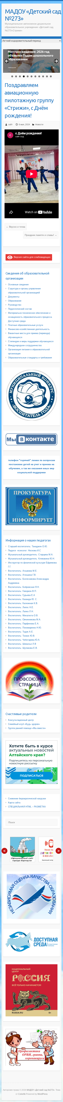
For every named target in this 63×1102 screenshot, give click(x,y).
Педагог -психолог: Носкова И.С (24, 550)
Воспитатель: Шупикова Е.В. (23, 648)
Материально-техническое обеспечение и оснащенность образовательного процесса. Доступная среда (30, 317)
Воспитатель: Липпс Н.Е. (21, 607)
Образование (14, 300)
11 (51, 76)
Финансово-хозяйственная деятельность (29, 329)
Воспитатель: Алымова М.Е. (22, 571)
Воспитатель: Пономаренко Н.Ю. (25, 627)
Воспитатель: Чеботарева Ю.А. (24, 640)
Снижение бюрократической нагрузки (27, 798)
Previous (7, 61)
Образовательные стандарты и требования (30, 357)
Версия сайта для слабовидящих (31, 257)
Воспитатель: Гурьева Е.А (21, 595)
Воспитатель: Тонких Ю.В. (21, 636)
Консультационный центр (21, 720)
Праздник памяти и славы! (41, 235)
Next (56, 61)
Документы (13, 296)
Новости (39, 124)
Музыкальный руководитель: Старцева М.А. (30, 554)
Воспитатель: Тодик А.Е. (20, 631)
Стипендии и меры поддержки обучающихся (30, 341)
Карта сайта (14, 802)
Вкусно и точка (15, 226)
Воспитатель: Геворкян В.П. (22, 591)
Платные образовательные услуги (25, 325)
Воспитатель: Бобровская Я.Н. (23, 587)
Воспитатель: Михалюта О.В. (23, 615)
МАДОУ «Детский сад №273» (33, 15)
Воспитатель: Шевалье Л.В (22, 644)
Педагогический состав (20, 309)
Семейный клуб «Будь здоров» (24, 724)
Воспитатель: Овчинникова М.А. (24, 619)
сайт (10, 124)
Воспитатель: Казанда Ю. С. (22, 599)
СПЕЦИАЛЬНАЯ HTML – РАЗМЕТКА (27, 806)
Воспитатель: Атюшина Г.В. (22, 575)
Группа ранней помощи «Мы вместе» (27, 728)
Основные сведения (18, 284)
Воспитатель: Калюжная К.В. (23, 603)
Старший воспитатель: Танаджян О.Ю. (28, 546)
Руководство (14, 305)
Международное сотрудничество (25, 345)
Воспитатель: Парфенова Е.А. (23, 623)
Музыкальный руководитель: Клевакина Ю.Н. (31, 558)
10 (47, 76)
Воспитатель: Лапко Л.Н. (21, 611)
